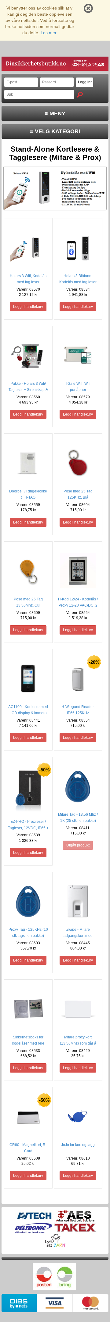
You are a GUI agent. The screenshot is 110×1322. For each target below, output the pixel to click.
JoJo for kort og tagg (78, 1145)
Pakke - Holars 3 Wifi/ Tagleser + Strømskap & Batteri (28, 389)
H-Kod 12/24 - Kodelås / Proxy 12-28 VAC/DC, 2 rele (78, 605)
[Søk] (80, 94)
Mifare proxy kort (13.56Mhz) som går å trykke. (78, 1043)
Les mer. (49, 32)
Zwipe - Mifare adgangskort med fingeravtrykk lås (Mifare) (78, 935)
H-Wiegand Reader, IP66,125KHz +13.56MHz (77, 713)
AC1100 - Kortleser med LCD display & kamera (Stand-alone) (28, 713)
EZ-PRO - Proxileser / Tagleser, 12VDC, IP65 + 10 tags (28, 827)
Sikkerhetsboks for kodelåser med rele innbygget (28, 1043)
